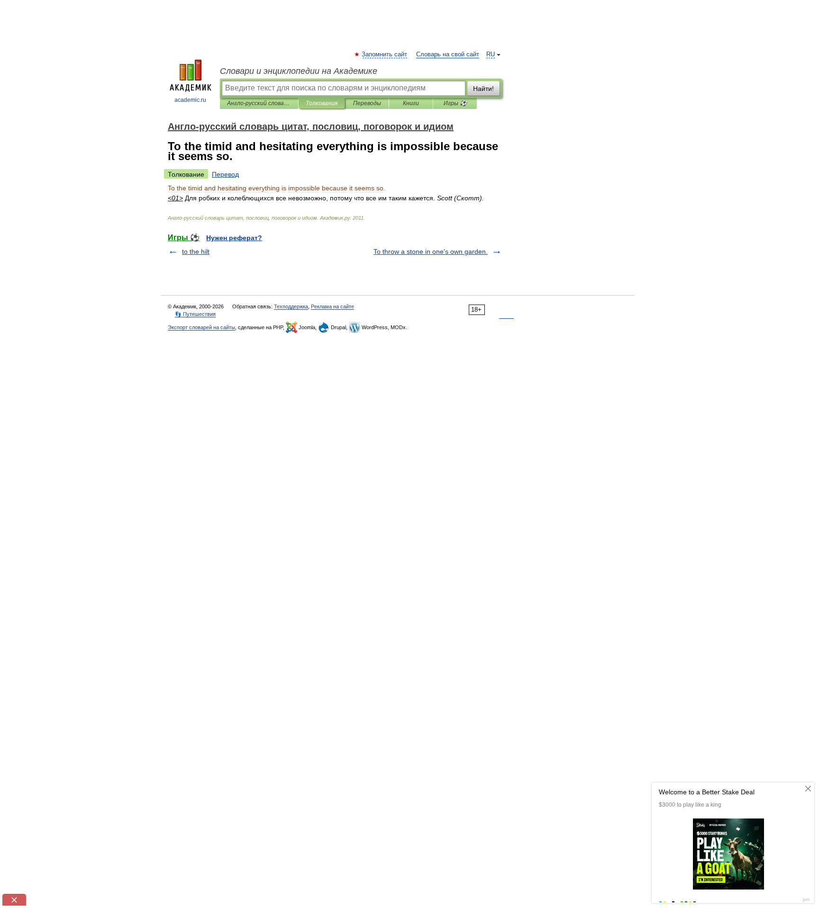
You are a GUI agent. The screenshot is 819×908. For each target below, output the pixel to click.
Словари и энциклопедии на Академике (298, 71)
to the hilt (195, 251)
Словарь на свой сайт (447, 54)
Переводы (367, 103)
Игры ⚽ (455, 103)
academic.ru (190, 100)
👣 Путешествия (195, 314)
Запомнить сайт (385, 54)
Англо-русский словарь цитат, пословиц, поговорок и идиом (259, 103)
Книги (411, 103)
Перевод (225, 174)
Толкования (321, 103)
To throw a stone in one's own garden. (430, 251)
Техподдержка (291, 306)
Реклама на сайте (332, 306)
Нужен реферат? (234, 238)
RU (490, 54)
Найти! (483, 88)
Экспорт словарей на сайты (201, 327)
